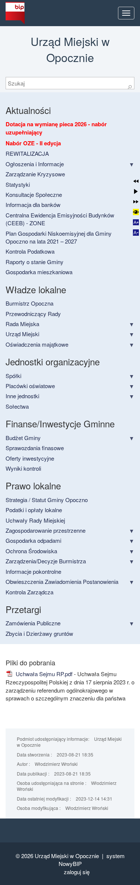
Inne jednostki (22, 396)
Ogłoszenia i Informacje (35, 164)
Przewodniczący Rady (33, 314)
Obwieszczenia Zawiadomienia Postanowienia (62, 581)
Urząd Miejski (22, 334)
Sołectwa (17, 406)
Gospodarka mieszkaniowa (39, 272)
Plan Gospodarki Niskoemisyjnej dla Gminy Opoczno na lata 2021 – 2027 (59, 237)
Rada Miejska (22, 324)
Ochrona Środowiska (31, 551)
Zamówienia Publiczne (33, 623)
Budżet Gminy (23, 438)
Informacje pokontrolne (33, 571)
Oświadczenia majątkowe (37, 344)
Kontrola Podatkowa (30, 251)
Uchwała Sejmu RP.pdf (43, 674)
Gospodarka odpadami (33, 540)
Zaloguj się (77, 872)
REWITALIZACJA (27, 153)
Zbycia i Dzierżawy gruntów (39, 633)
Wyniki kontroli (23, 468)
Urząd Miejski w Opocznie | (70, 856)
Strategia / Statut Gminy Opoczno (47, 500)
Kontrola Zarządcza (29, 592)
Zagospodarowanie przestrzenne (45, 530)
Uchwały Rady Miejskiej (35, 520)
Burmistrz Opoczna (29, 303)
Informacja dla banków (33, 204)
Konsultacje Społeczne (34, 194)
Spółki (13, 376)
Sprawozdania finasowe (35, 448)
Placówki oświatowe (30, 386)
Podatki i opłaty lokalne (34, 510)
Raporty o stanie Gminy (34, 262)
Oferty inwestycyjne (30, 458)
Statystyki (18, 184)
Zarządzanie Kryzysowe (35, 174)
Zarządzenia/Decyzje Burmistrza (46, 561)
